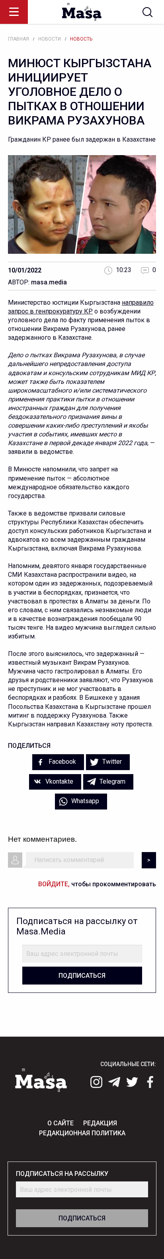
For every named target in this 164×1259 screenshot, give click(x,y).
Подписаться (82, 975)
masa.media (49, 282)
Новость (81, 39)
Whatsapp (84, 801)
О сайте (60, 1123)
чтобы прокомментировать (97, 884)
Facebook (61, 761)
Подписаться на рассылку (62, 1173)
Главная (18, 39)
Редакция (100, 1123)
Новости (49, 39)
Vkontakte (58, 781)
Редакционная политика (82, 1133)
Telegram (111, 781)
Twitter (111, 761)
